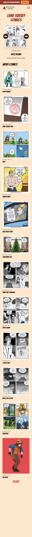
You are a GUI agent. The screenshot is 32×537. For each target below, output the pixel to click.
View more (16, 481)
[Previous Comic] (5, 36)
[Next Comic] (26, 36)
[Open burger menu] (28, 8)
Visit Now (25, 2)
